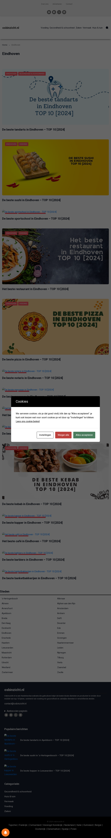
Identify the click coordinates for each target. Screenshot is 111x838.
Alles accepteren (84, 435)
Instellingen (45, 435)
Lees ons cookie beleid (28, 421)
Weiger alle (63, 435)
